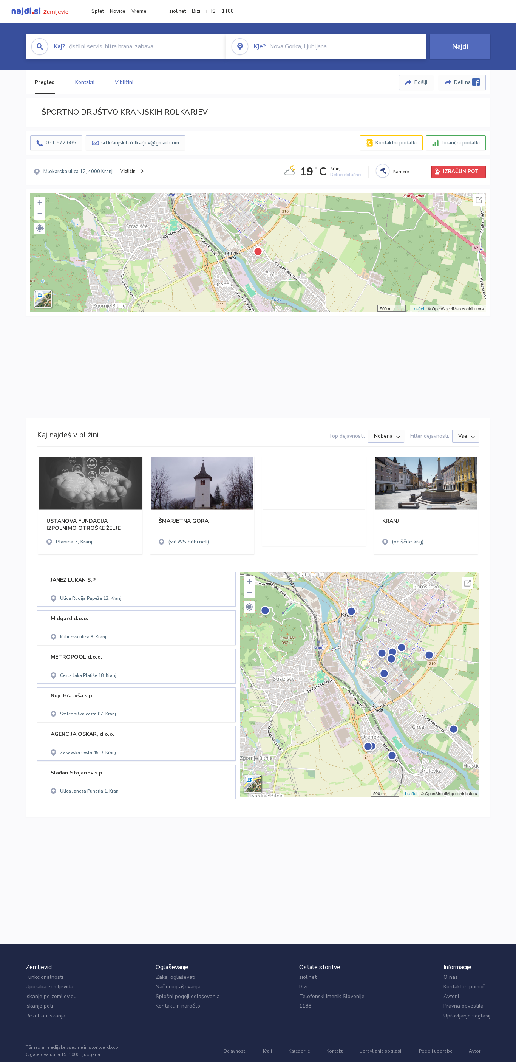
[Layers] (43, 299)
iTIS (211, 11)
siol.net (177, 11)
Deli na (463, 82)
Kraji (267, 1051)
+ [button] (39, 202)
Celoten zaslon (479, 200)
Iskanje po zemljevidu (51, 996)
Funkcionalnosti (44, 977)
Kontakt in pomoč (464, 986)
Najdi (460, 46)
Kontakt (334, 1051)
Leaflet (418, 308)
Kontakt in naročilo (178, 1005)
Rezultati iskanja (45, 1015)
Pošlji (420, 82)
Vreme (139, 11)
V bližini (124, 82)
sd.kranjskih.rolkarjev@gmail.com (140, 142)
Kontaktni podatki (396, 142)
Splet (97, 11)
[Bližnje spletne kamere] (382, 171)
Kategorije (299, 1051)
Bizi (196, 11)
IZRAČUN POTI (461, 171)
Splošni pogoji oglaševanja (188, 996)
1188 (228, 11)
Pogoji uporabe (435, 1051)
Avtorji (451, 996)
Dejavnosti (235, 1051)
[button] (39, 228)
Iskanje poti (39, 1005)
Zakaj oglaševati (175, 977)
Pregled (45, 82)
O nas (450, 977)
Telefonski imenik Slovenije (332, 996)
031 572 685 (61, 142)
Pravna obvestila (463, 1005)
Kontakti (84, 82)
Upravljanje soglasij (466, 1015)
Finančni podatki (461, 142)
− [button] (39, 213)
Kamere (401, 172)
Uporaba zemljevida (49, 986)
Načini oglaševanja (178, 986)
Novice (117, 11)
